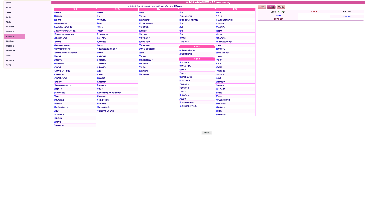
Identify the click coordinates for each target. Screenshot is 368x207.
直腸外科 (100, 74)
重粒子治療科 (220, 89)
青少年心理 (220, 23)
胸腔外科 (100, 45)
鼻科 (181, 27)
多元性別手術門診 (103, 100)
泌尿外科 (100, 71)
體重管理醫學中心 (103, 107)
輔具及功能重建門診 (223, 100)
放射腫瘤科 (220, 85)
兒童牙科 (142, 56)
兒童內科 (142, 16)
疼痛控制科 (220, 74)
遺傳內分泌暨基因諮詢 (147, 49)
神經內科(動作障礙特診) (62, 45)
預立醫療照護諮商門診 (224, 42)
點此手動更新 (177, 6)
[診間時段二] (271, 8)
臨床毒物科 (58, 20)
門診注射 (182, 91)
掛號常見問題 (10, 60)
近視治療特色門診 (185, 16)
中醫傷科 (219, 60)
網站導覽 (8, 65)
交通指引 (8, 55)
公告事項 (8, 12)
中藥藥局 (182, 70)
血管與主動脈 (101, 82)
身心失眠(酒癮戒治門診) (224, 20)
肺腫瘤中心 (58, 60)
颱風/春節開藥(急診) (186, 102)
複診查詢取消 (10, 27)
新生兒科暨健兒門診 (146, 23)
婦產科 (141, 12)
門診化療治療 (184, 88)
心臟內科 (57, 67)
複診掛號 (8, 17)
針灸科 (218, 63)
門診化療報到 (184, 84)
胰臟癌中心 (58, 89)
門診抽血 (182, 73)
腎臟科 (56, 96)
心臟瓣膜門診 (59, 74)
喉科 (181, 31)
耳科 (181, 23)
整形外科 (100, 89)
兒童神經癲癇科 (144, 20)
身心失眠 (219, 16)
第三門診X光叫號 (185, 77)
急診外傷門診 (101, 85)
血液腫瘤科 (58, 118)
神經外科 (100, 27)
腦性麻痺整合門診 (185, 54)
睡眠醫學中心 (59, 63)
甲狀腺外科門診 (102, 34)
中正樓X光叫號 (184, 80)
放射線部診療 (220, 82)
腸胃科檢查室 (184, 95)
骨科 (98, 16)
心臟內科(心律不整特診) (62, 71)
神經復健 (100, 31)
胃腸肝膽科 (58, 82)
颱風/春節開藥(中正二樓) (188, 106)
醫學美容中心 (101, 96)
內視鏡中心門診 (59, 93)
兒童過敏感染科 (144, 38)
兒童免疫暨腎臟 (144, 42)
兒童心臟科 (143, 34)
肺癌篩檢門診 (220, 114)
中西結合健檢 (220, 71)
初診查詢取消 (10, 31)
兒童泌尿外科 (144, 63)
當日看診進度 (10, 36)
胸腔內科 (57, 56)
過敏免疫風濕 (59, 100)
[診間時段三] (281, 8)
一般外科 (100, 12)
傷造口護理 (101, 78)
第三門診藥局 (184, 62)
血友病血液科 (59, 114)
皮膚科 (218, 45)
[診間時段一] (262, 8)
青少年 (141, 52)
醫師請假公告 (10, 46)
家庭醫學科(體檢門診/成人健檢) (65, 31)
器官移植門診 (101, 103)
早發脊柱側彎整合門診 (187, 50)
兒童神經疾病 (144, 74)
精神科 (218, 12)
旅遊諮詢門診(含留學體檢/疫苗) (65, 34)
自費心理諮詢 (220, 38)
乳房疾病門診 (101, 42)
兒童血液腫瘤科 (144, 45)
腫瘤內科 (57, 122)
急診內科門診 (220, 103)
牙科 (181, 34)
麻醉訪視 (182, 99)
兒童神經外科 (144, 71)
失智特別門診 (220, 27)
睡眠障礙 (219, 31)
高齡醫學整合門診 (60, 38)
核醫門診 (219, 93)
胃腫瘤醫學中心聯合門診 (63, 85)
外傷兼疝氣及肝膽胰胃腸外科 (107, 49)
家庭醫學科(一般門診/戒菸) (63, 27)
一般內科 (57, 12)
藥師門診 (219, 111)
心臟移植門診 (101, 67)
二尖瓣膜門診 (101, 63)
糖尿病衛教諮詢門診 (61, 107)
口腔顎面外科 (184, 42)
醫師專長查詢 (10, 41)
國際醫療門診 (220, 107)
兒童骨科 (142, 67)
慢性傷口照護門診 (222, 52)
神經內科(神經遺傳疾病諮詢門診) (65, 52)
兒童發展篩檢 (144, 27)
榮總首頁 (8, 3)
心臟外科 (100, 52)
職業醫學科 (58, 16)
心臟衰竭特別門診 (60, 78)
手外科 (99, 23)
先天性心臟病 (101, 56)
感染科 (56, 111)
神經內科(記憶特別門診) (62, 49)
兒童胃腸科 (143, 31)
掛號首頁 (8, 7)
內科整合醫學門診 (60, 23)
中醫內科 (219, 56)
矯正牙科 (182, 38)
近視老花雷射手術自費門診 (188, 20)
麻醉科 (218, 78)
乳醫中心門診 (59, 125)
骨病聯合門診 (101, 20)
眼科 (181, 12)
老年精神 (219, 34)
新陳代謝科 (58, 103)
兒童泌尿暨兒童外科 (146, 60)
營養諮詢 (219, 96)
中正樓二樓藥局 (185, 66)
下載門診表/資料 (11, 50)
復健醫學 (219, 67)
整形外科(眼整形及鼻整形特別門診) (109, 93)
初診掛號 (8, 22)
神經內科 (57, 42)
